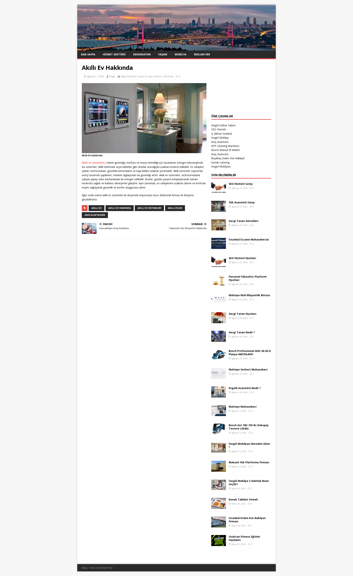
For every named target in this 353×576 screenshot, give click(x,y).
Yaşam (162, 54)
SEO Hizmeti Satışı (241, 184)
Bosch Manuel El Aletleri (225, 150)
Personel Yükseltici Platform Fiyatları (248, 278)
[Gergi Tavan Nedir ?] (218, 339)
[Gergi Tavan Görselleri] (218, 228)
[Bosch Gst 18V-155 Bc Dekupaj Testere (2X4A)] (218, 432)
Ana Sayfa (88, 54)
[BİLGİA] (176, 48)
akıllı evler (175, 208)
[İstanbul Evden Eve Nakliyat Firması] (218, 525)
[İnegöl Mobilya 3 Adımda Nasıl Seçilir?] (218, 488)
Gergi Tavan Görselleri (243, 221)
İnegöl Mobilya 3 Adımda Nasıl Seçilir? (249, 482)
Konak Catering (220, 162)
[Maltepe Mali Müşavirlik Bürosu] (218, 302)
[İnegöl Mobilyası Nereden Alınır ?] (218, 451)
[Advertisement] (241, 87)
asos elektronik (95, 215)
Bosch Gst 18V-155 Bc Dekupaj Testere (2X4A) (248, 426)
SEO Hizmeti (218, 129)
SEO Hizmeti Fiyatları (242, 258)
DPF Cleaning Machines (225, 146)
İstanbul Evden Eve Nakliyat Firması (247, 519)
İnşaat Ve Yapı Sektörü (149, 76)
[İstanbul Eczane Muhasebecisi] (218, 247)
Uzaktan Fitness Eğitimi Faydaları (244, 538)
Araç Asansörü (220, 142)
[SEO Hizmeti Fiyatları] (218, 265)
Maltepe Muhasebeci (242, 406)
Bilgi (123, 76)
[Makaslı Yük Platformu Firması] (218, 469)
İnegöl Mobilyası (221, 166)
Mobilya (180, 54)
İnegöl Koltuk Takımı (223, 125)
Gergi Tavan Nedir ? (242, 332)
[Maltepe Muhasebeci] (218, 414)
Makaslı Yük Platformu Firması (249, 462)
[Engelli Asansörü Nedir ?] (218, 395)
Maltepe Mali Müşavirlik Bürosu (249, 295)
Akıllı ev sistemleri (93, 162)
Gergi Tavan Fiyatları (242, 313)
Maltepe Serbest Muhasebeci (248, 369)
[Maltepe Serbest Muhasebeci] (218, 377)
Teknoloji (168, 76)
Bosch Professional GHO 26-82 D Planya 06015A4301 (250, 352)
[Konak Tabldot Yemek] (218, 507)
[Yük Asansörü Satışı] (218, 209)
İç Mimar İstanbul (221, 133)
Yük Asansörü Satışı (242, 202)
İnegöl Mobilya (220, 137)
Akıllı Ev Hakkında (119, 208)
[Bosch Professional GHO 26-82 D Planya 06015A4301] (218, 358)
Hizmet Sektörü (114, 54)
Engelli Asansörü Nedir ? (245, 388)
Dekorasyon (142, 54)
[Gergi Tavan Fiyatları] (218, 321)
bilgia (112, 76)
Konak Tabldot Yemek (243, 499)
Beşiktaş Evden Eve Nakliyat (228, 158)
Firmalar (131, 76)
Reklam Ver (202, 54)
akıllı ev (96, 208)
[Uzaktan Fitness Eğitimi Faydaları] (218, 544)
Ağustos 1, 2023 (95, 76)
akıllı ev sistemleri (149, 208)
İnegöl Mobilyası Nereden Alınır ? (249, 445)
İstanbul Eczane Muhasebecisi (249, 239)
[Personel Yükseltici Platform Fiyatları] (218, 284)
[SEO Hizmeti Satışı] (218, 191)
